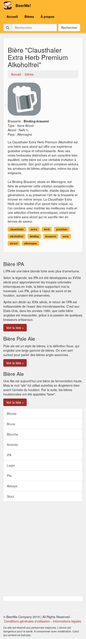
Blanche (12, 434)
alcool (13, 243)
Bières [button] (29, 16)
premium (61, 229)
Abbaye (12, 486)
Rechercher (69, 27)
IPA (9, 455)
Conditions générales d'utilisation (27, 621)
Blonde (12, 413)
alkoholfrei (16, 236)
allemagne (30, 243)
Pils (9, 475)
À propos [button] (47, 16)
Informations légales (67, 621)
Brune (11, 424)
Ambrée (12, 444)
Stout (10, 496)
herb (47, 229)
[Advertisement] (43, 549)
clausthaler (17, 229)
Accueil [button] (12, 16)
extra (34, 229)
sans (66, 236)
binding (34, 236)
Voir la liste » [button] (15, 327)
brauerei (50, 236)
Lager (11, 465)
